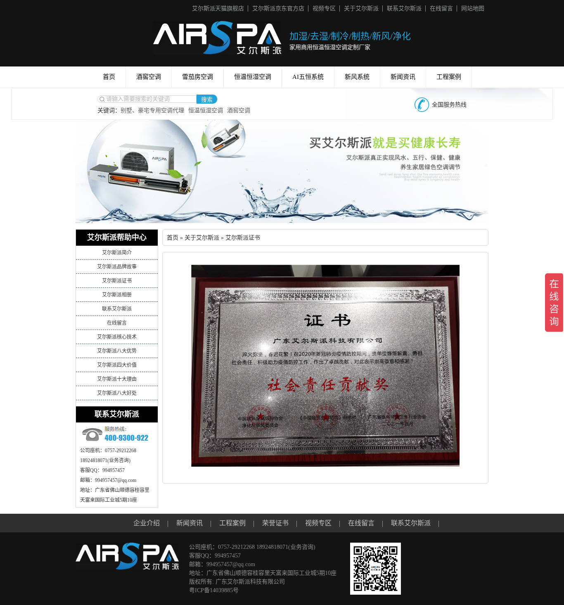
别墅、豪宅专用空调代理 (152, 110)
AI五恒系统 (308, 77)
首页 (109, 77)
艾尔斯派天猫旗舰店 (218, 8)
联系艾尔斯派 (404, 8)
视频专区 (324, 8)
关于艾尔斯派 (361, 8)
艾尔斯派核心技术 (117, 337)
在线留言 (441, 8)
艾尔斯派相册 (117, 295)
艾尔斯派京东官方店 (278, 8)
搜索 (207, 100)
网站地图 (472, 8)
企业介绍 (146, 523)
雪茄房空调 (197, 77)
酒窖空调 (148, 77)
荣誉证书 (275, 523)
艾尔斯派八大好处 (117, 393)
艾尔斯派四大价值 (117, 365)
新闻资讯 (403, 77)
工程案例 (448, 77)
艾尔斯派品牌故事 (117, 267)
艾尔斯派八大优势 (117, 351)
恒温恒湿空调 (252, 77)
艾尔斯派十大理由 (117, 379)
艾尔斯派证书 (117, 281)
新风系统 (357, 77)
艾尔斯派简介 (117, 253)
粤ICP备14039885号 (214, 590)
